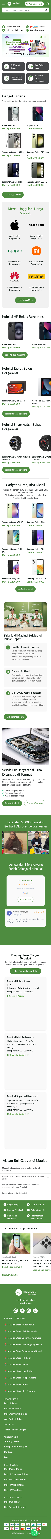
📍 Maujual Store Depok (16, 1364)
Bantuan (8, 1451)
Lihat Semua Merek (25, 300)
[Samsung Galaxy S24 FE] (13, 170)
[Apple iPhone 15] (13, 113)
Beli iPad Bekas (12, 1501)
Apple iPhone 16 (9, 344)
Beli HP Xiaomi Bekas (15, 1479)
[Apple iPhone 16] (16, 330)
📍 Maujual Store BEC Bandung (19, 1391)
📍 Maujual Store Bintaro (16, 1384)
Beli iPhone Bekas (13, 1468)
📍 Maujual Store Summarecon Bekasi (23, 1351)
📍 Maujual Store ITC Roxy (17, 1357)
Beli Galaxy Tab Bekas (15, 1507)
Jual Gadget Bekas (13, 1419)
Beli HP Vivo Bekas (13, 1490)
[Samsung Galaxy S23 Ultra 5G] (38, 140)
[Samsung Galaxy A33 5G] (38, 567)
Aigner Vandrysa (20, 912)
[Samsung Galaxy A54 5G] (13, 510)
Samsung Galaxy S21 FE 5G (12, 550)
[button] (21, 54)
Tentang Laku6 (11, 1441)
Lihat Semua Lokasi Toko (25, 971)
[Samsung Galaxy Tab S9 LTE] (16, 387)
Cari (46, 10)
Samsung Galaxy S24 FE (12, 182)
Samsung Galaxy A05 (36, 549)
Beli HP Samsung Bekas (16, 1474)
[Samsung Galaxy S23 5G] (38, 170)
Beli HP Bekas (11, 1403)
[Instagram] (15, 1310)
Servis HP (9, 1424)
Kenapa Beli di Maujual (15, 1446)
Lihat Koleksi (3, 4)
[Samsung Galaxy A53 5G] (13, 567)
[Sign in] (47, 4)
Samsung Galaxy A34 (36, 522)
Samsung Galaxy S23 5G (37, 182)
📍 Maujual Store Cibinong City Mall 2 (23, 1344)
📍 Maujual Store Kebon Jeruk (19, 1324)
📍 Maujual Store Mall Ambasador (21, 1331)
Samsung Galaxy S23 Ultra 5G (38, 153)
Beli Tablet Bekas (12, 1408)
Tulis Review (25, 899)
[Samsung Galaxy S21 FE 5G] (13, 537)
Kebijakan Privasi (18, 1533)
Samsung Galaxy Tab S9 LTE (14, 401)
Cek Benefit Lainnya (15, 717)
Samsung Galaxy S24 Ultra (13, 152)
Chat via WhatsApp (35, 803)
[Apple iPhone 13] (38, 113)
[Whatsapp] (29, 1310)
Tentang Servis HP (12, 803)
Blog (6, 1457)
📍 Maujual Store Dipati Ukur (18, 1371)
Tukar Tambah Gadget (15, 1429)
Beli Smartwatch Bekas (15, 1413)
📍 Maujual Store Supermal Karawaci (22, 1337)
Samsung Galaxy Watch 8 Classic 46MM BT (16, 458)
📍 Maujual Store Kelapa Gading (20, 1377)
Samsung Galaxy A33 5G (37, 578)
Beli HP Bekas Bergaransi (15, 355)
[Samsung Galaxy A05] (38, 537)
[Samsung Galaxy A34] (38, 510)
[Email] (35, 1310)
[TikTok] (22, 1310)
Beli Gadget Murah (25, 589)
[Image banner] (25, 45)
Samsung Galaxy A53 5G (12, 578)
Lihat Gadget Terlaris (13, 194)
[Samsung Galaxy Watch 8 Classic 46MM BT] (16, 443)
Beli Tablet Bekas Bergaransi (16, 414)
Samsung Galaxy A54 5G (12, 522)
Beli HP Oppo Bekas (14, 1484)
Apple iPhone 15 (9, 125)
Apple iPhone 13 (34, 125)
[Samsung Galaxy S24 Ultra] (13, 140)
